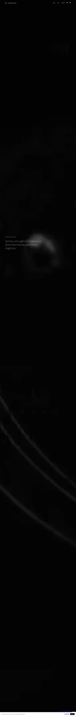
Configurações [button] (67, 714)
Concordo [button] (72, 714)
